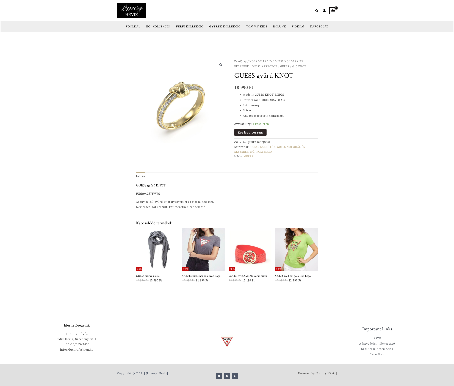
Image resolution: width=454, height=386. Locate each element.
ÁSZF (377, 338)
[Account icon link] (324, 10)
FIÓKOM (298, 26)
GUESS (248, 156)
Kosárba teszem (250, 132)
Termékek (377, 354)
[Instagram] (227, 376)
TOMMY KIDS (256, 26)
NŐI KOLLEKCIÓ (158, 26)
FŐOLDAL (133, 26)
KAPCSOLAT (319, 26)
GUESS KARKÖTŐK (264, 66)
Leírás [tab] (140, 176)
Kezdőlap (240, 61)
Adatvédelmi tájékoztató (377, 343)
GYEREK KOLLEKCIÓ (225, 26)
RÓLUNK (279, 26)
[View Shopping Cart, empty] (333, 10)
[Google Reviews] (235, 376)
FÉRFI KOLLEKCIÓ (190, 26)
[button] (317, 11)
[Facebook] (219, 376)
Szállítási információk (377, 349)
